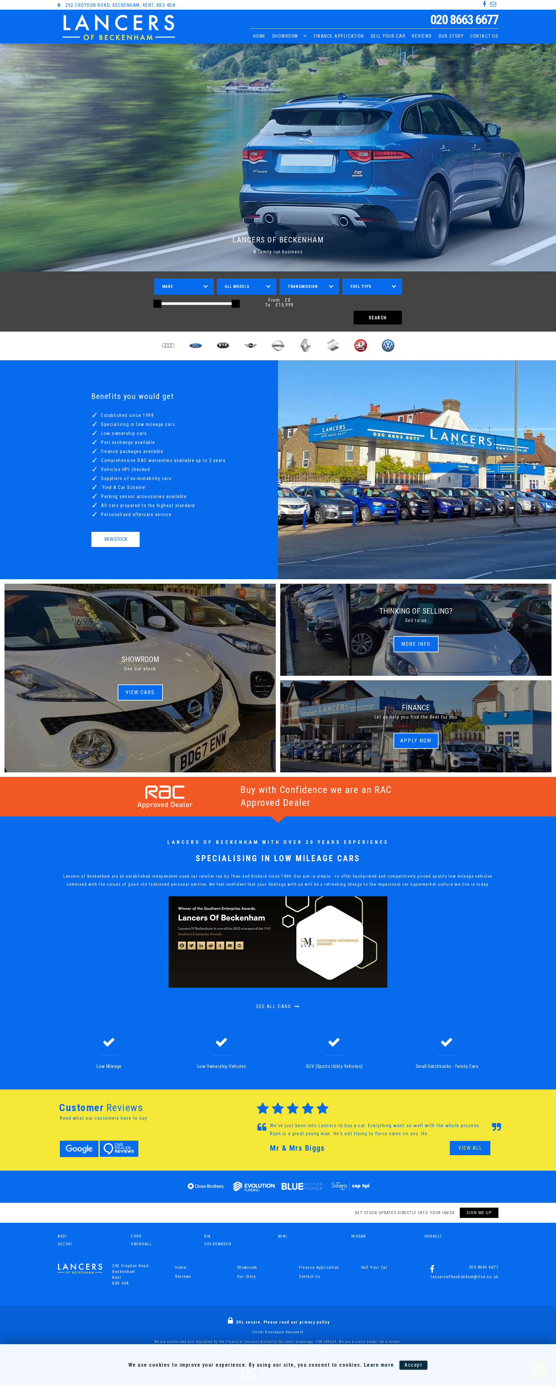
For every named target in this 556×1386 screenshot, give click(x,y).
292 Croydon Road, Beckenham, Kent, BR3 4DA (120, 5)
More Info (416, 644)
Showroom (285, 36)
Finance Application (339, 36)
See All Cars (274, 1006)
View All (470, 1148)
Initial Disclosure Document (278, 1332)
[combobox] (184, 286)
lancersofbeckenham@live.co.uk (464, 1276)
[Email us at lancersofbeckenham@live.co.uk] (493, 4)
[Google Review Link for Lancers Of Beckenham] (79, 1149)
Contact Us (484, 36)
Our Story (451, 36)
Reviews (422, 36)
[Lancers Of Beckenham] (118, 28)
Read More (439, 1133)
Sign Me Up (479, 1212)
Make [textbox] (167, 286)
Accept (413, 1365)
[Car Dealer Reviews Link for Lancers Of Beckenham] (119, 1148)
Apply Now (415, 741)
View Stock (115, 539)
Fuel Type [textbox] (361, 286)
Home (259, 36)
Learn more (379, 1365)
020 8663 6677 (464, 19)
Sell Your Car (388, 36)
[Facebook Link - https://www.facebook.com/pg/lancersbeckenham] (484, 4)
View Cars (140, 692)
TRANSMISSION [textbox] (303, 286)
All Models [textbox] (237, 286)
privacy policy (315, 1322)
